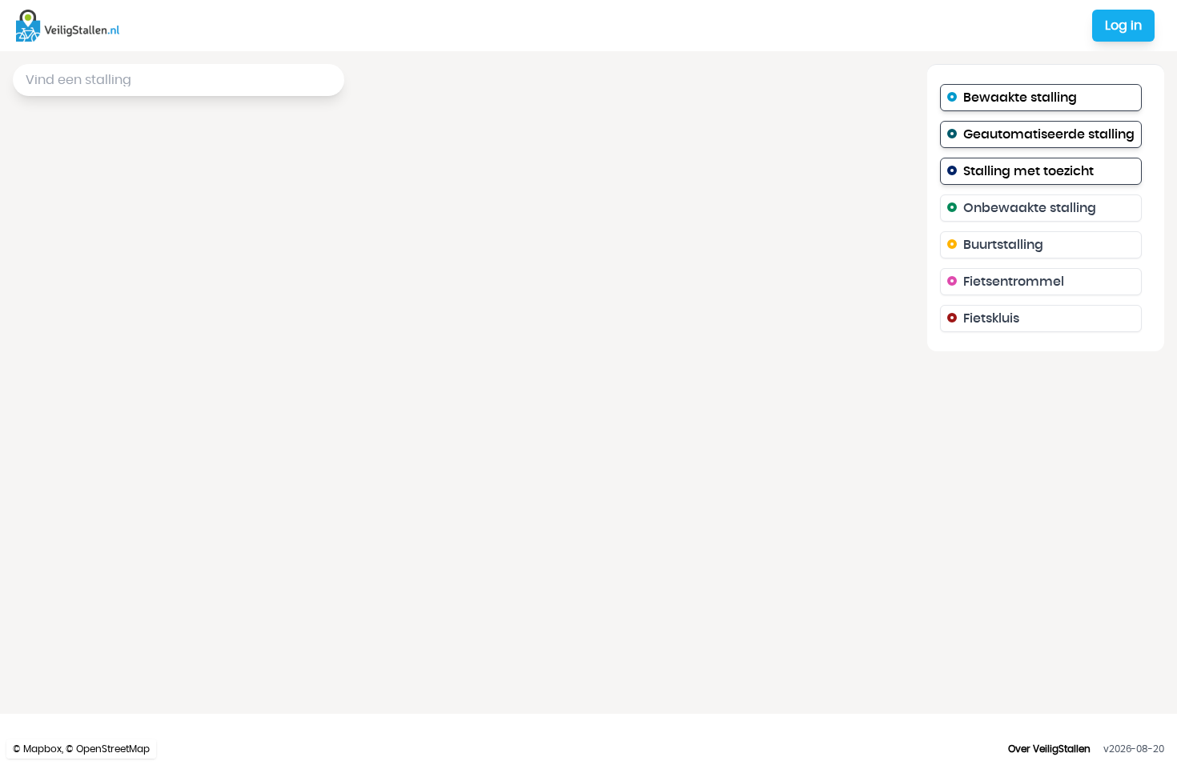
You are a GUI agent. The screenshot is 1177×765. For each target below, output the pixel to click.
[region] (588, 382)
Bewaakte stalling (1020, 97)
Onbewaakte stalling (1029, 208)
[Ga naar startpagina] (71, 26)
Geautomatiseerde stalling (1049, 134)
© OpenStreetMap (108, 749)
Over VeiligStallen (1049, 749)
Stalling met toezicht (1028, 171)
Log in (1123, 25)
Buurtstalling (1003, 244)
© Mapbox (37, 749)
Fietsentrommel (1013, 281)
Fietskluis (991, 318)
